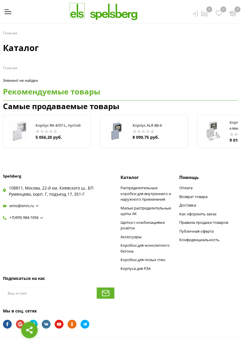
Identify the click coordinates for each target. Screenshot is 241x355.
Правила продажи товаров (203, 222)
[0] (233, 14)
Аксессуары (131, 236)
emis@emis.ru (21, 205)
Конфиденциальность (199, 239)
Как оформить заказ (197, 214)
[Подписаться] (105, 293)
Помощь (189, 177)
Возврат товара (193, 196)
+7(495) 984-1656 (24, 217)
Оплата (186, 187)
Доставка (187, 205)
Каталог (129, 177)
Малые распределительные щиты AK (145, 211)
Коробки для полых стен (142, 259)
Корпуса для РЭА (135, 268)
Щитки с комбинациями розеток (142, 225)
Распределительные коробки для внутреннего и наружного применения (145, 193)
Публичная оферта (196, 231)
